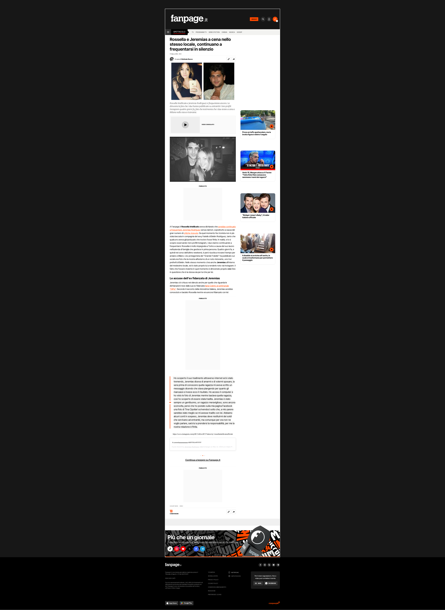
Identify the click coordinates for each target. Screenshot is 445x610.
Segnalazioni (213, 576)
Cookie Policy (213, 583)
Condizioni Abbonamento (217, 587)
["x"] (189, 549)
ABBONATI (254, 19)
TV (193, 32)
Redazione (211, 591)
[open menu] (168, 32)
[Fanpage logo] (186, 19)
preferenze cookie (214, 594)
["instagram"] (176, 549)
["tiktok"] (170, 549)
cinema (224, 32)
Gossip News (174, 506)
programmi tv (201, 32)
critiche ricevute (191, 233)
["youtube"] (183, 549)
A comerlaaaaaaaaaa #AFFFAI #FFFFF (186, 442)
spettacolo (179, 32)
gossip (239, 32)
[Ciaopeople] (274, 604)
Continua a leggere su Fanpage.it (202, 460)
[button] (234, 59)
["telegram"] (202, 549)
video (181, 506)
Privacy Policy (213, 580)
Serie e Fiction (214, 32)
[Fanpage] (173, 565)
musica (232, 32)
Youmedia (211, 572)
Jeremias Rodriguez (191, 447)
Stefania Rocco (187, 59)
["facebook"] (196, 549)
